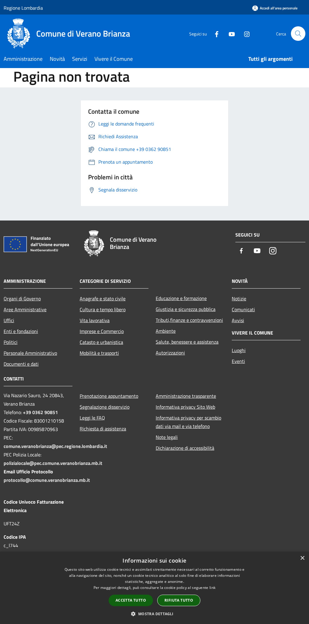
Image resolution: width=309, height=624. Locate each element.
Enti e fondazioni (21, 331)
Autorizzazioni (170, 352)
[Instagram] (244, 33)
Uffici (9, 320)
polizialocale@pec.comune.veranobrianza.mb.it (53, 463)
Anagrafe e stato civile (103, 298)
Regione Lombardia (23, 7)
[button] (154, 614)
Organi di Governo (22, 298)
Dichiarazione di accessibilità (185, 448)
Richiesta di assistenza (103, 428)
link (212, 587)
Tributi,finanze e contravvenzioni (189, 320)
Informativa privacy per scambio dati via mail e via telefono (188, 422)
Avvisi (238, 320)
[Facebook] (214, 33)
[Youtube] (229, 33)
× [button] (302, 558)
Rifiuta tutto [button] (178, 600)
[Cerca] (298, 33)
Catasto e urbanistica (101, 342)
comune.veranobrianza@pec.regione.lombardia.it (55, 446)
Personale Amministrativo (30, 353)
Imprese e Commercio (102, 331)
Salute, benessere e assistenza (187, 341)
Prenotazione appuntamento (109, 396)
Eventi (238, 361)
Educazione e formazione (181, 298)
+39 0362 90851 (40, 412)
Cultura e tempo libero (103, 309)
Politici (11, 342)
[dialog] (154, 588)
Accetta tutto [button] (131, 600)
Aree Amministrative (25, 309)
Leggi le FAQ (92, 417)
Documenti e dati (21, 364)
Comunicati (243, 309)
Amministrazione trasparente (186, 396)
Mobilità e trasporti (99, 353)
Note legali (167, 437)
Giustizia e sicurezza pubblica (185, 309)
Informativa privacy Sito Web (185, 406)
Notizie (239, 298)
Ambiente (166, 331)
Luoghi (239, 350)
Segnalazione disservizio (104, 406)
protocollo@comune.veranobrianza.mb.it (47, 480)
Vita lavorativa (95, 320)
